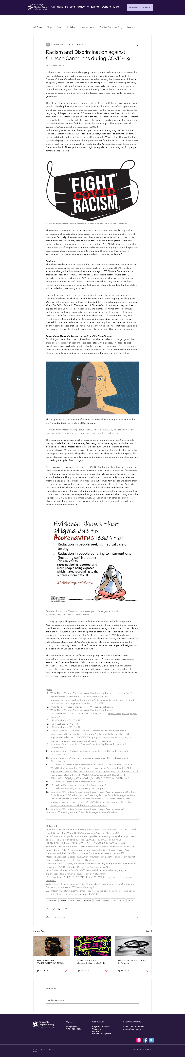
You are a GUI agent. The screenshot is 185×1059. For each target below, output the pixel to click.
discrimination (118, 900)
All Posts (37, 27)
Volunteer (97, 1029)
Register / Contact (101, 1027)
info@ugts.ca (72, 1027)
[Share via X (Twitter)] (53, 909)
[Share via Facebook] (47, 909)
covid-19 (87, 900)
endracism (52, 900)
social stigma (75, 900)
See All (149, 931)
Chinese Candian (102, 900)
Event (59, 27)
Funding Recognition (101, 1034)
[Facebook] (145, 1040)
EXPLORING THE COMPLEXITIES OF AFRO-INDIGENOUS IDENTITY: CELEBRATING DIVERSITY (50, 961)
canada (63, 900)
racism (130, 900)
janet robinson (87, 27)
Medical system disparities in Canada (132, 961)
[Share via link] (65, 909)
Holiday (71, 27)
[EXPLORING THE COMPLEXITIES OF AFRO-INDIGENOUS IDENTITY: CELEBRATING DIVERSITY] (51, 946)
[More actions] (137, 44)
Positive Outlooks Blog (110, 27)
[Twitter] (151, 1040)
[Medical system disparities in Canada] (133, 946)
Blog (49, 27)
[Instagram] (138, 1040)
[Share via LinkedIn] (59, 909)
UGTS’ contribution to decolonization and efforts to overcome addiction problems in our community (92, 961)
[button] (148, 27)
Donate (95, 1031)
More (130, 27)
